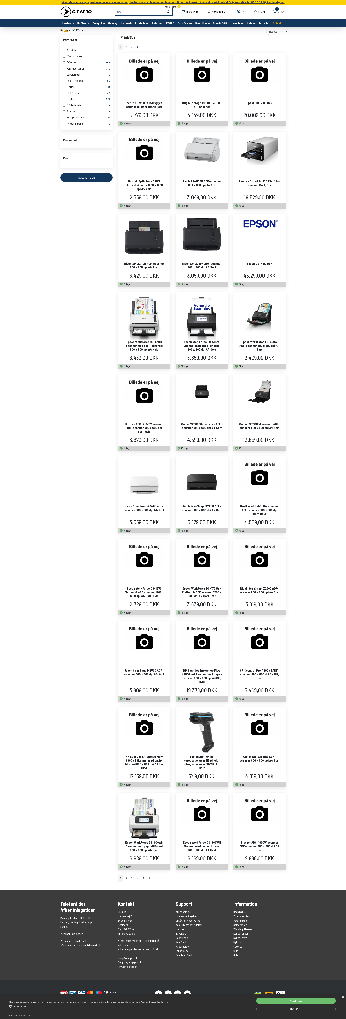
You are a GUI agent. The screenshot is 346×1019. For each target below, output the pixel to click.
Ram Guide (181, 942)
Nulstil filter (86, 177)
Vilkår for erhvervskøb (188, 920)
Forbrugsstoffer (75, 68)
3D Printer (72, 50)
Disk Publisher (74, 56)
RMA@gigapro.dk (127, 966)
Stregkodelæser (76, 117)
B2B (243, 11)
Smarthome (202, 23)
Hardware (68, 23)
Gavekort (181, 933)
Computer (99, 23)
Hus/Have (238, 23)
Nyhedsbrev (240, 937)
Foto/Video (185, 23)
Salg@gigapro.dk (127, 958)
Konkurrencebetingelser (189, 924)
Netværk (126, 23)
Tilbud (277, 23)
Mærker (180, 929)
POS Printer (73, 93)
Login (261, 11)
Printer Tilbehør (75, 123)
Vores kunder (240, 920)
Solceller (264, 23)
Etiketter (72, 62)
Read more (162, 1001)
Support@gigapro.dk (129, 962)
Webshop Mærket (243, 929)
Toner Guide (182, 950)
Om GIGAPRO (240, 911)
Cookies (237, 946)
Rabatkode (182, 937)
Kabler (251, 23)
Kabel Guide (182, 946)
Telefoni (157, 23)
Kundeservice (220, 11)
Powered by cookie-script (20, 1015)
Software (83, 23)
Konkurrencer (240, 933)
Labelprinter (73, 74)
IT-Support (192, 11)
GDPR (236, 950)
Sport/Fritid (220, 23)
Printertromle (74, 105)
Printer (70, 99)
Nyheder (238, 942)
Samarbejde (240, 924)
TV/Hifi (170, 23)
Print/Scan (141, 23)
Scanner (71, 111)
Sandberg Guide (184, 955)
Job (235, 955)
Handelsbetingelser (186, 916)
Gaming (112, 23)
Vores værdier (241, 916)
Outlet (66, 31)
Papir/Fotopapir (76, 80)
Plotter (70, 86)
